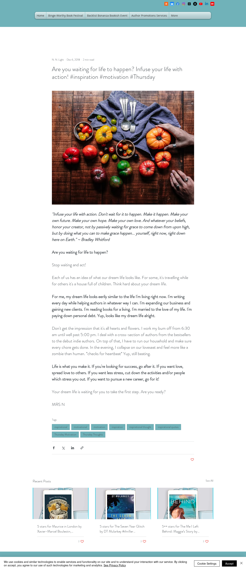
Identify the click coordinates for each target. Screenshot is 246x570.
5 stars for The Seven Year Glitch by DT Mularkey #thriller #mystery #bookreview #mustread (123, 529)
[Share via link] (82, 448)
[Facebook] (178, 4)
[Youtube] (201, 4)
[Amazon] (195, 4)
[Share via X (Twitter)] (63, 448)
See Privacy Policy (115, 565)
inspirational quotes (168, 427)
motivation (99, 427)
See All (209, 481)
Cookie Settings (206, 563)
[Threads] (189, 4)
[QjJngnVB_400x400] (172, 4)
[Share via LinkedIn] (72, 448)
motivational (80, 427)
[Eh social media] (212, 4)
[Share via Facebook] (54, 448)
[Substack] (166, 4)
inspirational (60, 427)
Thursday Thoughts (93, 434)
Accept (229, 563)
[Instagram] (183, 4)
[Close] (241, 563)
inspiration (117, 427)
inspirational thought (140, 427)
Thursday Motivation (65, 434)
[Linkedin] (207, 4)
